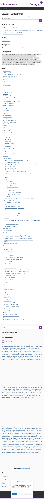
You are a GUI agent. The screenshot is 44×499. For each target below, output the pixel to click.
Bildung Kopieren (6, 89)
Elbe (3, 56)
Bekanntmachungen (7, 85)
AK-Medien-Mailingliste (7, 77)
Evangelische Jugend (14, 56)
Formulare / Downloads (9, 308)
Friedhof (33, 56)
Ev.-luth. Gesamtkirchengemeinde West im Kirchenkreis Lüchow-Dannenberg (20, 173)
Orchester (15, 62)
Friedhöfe (8, 196)
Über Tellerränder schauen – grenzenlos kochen (13, 34)
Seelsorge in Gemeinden (10, 263)
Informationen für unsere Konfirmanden (13, 215)
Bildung (4, 87)
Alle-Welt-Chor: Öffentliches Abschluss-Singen (12, 32)
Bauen (17, 54)
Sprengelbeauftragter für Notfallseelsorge (14, 257)
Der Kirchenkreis (6, 130)
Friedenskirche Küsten (27, 56)
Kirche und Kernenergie (9, 148)
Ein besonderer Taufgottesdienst (14, 192)
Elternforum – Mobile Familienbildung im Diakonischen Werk (17, 271)
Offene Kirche (9, 62)
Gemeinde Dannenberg (10, 166)
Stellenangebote (7, 145)
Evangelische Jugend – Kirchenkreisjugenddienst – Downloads (17, 236)
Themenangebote (6, 317)
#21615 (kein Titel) (7, 71)
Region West (29, 62)
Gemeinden (5, 156)
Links (5, 151)
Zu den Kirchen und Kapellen (12, 224)
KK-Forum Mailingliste (7, 117)
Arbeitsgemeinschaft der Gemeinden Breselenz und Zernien (17, 160)
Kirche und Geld (7, 297)
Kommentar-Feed (6, 478)
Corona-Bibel (5, 94)
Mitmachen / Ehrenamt (9, 143)
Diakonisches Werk (8, 266)
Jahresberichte (9, 253)
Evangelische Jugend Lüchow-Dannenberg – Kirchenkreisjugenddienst (18, 240)
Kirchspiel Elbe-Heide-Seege (11, 226)
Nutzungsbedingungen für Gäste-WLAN (12, 101)
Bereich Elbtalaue (7, 158)
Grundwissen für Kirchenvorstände (12, 306)
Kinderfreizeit (21, 59)
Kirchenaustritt (7, 310)
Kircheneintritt (7, 290)
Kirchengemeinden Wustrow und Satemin (13, 204)
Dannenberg (39, 54)
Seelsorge (5, 125)
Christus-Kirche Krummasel (27, 54)
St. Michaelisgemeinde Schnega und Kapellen (14, 208)
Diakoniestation (8, 281)
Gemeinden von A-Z (8, 212)
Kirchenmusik (6, 312)
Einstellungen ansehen (27, 494)
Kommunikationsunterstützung (9, 120)
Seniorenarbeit (7, 284)
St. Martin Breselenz (15, 64)
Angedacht (5, 79)
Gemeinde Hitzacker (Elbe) (10, 168)
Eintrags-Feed (5, 476)
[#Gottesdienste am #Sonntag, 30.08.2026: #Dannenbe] (22, 364)
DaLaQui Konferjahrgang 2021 (9, 97)
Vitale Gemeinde (31, 64)
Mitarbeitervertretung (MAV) (10, 302)
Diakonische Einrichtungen (9, 275)
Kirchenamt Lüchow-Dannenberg (11, 304)
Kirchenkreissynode (7, 115)
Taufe (5, 292)
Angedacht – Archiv (8, 81)
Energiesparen (7, 56)
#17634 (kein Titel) (7, 72)
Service (4, 287)
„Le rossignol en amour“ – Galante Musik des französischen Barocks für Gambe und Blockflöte (22, 30)
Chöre (4, 90)
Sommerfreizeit (38, 62)
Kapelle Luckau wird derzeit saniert (13, 202)
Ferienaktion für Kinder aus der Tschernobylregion (15, 273)
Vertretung (7, 209)
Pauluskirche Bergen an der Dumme (12, 206)
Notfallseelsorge (8, 251)
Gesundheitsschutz (20, 57)
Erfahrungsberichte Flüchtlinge (11, 153)
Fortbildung (20, 56)
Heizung (3, 59)
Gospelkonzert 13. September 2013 (15, 194)
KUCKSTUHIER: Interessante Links (11, 241)
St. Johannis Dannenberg (6, 64)
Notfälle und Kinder (10, 255)
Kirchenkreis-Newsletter (9, 289)
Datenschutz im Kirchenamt (9, 103)
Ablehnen (20, 494)
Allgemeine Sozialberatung (10, 268)
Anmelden (5, 474)
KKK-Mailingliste (6, 118)
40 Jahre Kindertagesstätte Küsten (10, 314)
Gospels (31, 57)
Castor (20, 54)
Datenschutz (5, 99)
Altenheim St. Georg (9, 279)
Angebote (5, 247)
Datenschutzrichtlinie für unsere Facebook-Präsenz (13, 106)
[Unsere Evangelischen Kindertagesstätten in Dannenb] (22, 446)
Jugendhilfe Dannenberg (10, 277)
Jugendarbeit (8, 59)
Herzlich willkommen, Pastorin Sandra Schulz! (12, 29)
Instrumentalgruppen (7, 113)
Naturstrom (4, 62)
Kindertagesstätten (7, 228)
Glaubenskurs (27, 57)
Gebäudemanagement (6, 57)
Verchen (26, 64)
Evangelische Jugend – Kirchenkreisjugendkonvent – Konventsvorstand (18, 238)
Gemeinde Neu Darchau (10, 169)
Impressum (5, 112)
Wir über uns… (7, 137)
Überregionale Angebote (8, 129)
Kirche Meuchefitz (33, 59)
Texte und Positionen (7, 127)
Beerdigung (6, 296)
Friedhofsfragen (7, 301)
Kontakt (23, 496)
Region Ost (24, 62)
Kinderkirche (27, 59)
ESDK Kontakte (9, 261)
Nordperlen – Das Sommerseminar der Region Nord (16, 171)
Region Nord (19, 62)
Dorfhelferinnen (8, 282)
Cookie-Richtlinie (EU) (7, 92)
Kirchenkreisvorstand (9, 139)
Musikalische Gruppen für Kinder (10, 122)
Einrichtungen (6, 110)
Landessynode (8, 141)
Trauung (6, 294)
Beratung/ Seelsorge (8, 249)
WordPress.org (6, 479)
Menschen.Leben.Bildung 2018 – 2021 (11, 316)
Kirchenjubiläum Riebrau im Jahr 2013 (14, 162)
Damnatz (34, 54)
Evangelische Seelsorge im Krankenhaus (13, 259)
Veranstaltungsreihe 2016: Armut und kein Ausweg (13, 319)
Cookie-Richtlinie (19, 496)
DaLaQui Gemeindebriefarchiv (9, 95)
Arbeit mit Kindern (5, 54)
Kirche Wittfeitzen (10, 190)
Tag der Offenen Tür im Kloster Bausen (11, 27)
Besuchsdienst (9, 179)
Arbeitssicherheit (12, 54)
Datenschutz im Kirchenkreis (9, 105)
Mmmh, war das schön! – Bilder (10, 243)
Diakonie (5, 108)
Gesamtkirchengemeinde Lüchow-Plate (12, 213)
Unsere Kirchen (9, 181)
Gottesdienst (36, 57)
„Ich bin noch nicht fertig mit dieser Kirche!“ (12, 74)
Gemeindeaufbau (13, 57)
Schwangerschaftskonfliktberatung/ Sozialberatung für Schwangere (19, 269)
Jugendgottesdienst (14, 59)
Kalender (5, 245)
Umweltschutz (22, 64)
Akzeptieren (15, 494)
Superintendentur (7, 146)
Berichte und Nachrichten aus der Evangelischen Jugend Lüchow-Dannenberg (20, 235)
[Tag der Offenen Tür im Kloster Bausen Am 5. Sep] (22, 405)
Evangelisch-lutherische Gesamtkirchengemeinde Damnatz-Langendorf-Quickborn (22, 164)
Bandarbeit (5, 84)
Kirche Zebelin (10, 188)
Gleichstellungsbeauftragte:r (10, 299)
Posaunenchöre (6, 123)
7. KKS (6, 135)
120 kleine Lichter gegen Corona (10, 76)
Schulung (33, 62)
